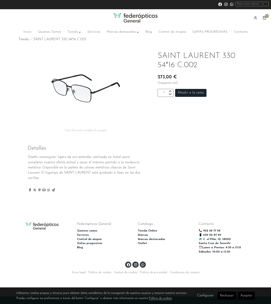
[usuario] (255, 18)
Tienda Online (147, 230)
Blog (80, 247)
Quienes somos (87, 230)
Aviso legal (79, 272)
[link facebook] (220, 4)
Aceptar (246, 295)
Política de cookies (99, 272)
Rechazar (227, 295)
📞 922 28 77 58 (209, 230)
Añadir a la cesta (191, 92)
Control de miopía (89, 239)
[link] (135, 18)
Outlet (142, 243)
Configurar (205, 295)
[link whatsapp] (231, 4)
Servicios (83, 235)
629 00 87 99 (212, 235)
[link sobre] (44, 225)
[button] (74, 32)
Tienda (23, 39)
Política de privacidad (153, 272)
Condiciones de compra (184, 272)
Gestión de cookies (125, 272)
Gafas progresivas (89, 243)
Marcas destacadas (151, 239)
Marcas (143, 235)
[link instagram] (226, 4)
